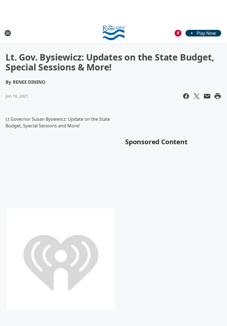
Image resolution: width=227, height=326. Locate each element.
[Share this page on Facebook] (186, 96)
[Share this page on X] (196, 96)
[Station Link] (113, 33)
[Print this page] (217, 96)
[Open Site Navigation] (7, 33)
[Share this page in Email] (207, 96)
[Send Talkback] (178, 33)
